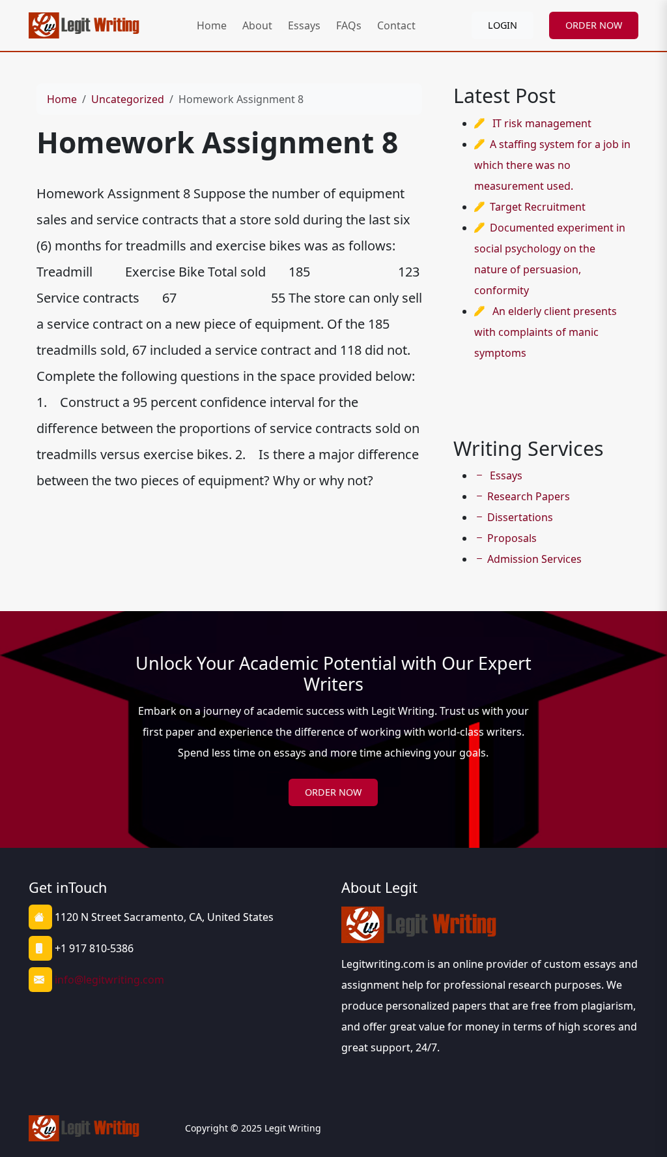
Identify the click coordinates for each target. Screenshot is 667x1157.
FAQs (349, 25)
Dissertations (520, 517)
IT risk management (541, 123)
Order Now (333, 792)
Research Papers (528, 496)
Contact (396, 25)
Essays (304, 25)
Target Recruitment (538, 207)
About (257, 25)
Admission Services (534, 559)
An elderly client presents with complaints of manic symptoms (545, 332)
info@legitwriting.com (109, 979)
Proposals (512, 538)
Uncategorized (127, 99)
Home (212, 25)
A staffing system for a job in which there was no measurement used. (552, 165)
